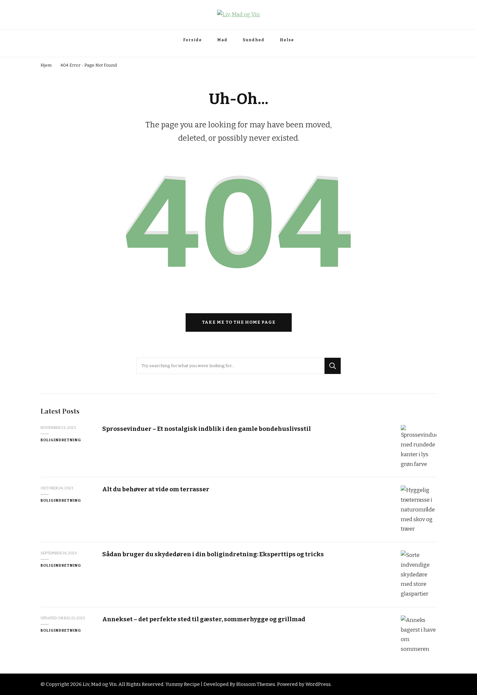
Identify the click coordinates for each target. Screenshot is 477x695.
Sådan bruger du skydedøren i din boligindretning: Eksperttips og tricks (213, 554)
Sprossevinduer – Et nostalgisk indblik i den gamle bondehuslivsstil (206, 428)
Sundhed (253, 40)
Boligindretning (61, 440)
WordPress (318, 684)
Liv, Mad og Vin (99, 684)
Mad (222, 40)
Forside (192, 40)
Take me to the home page (238, 322)
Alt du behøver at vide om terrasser (155, 489)
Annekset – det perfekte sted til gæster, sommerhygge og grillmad (203, 619)
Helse (287, 40)
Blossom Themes (255, 684)
